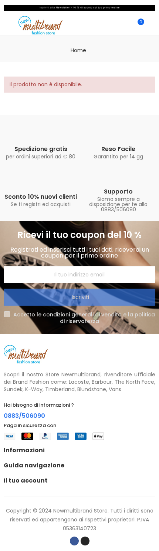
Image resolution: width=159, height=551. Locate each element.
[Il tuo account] (151, 25)
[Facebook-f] (74, 541)
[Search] (125, 25)
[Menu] (7, 25)
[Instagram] (85, 541)
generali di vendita (96, 314)
